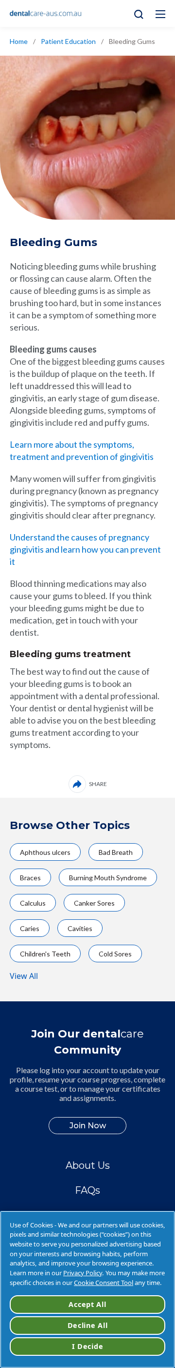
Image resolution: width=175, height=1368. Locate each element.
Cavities (80, 928)
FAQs (87, 1190)
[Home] (46, 14)
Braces (30, 877)
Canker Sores (94, 903)
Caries (29, 928)
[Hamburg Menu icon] (160, 14)
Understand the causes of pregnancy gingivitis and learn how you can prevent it (85, 549)
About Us (88, 1165)
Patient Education (68, 41)
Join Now (88, 1125)
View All (24, 976)
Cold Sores (115, 954)
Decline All (88, 1325)
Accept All (87, 1304)
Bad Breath (116, 852)
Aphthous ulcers (45, 852)
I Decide (88, 1346)
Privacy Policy (82, 1272)
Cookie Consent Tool (103, 1282)
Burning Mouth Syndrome (108, 877)
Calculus (33, 903)
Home (19, 41)
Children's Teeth (45, 954)
